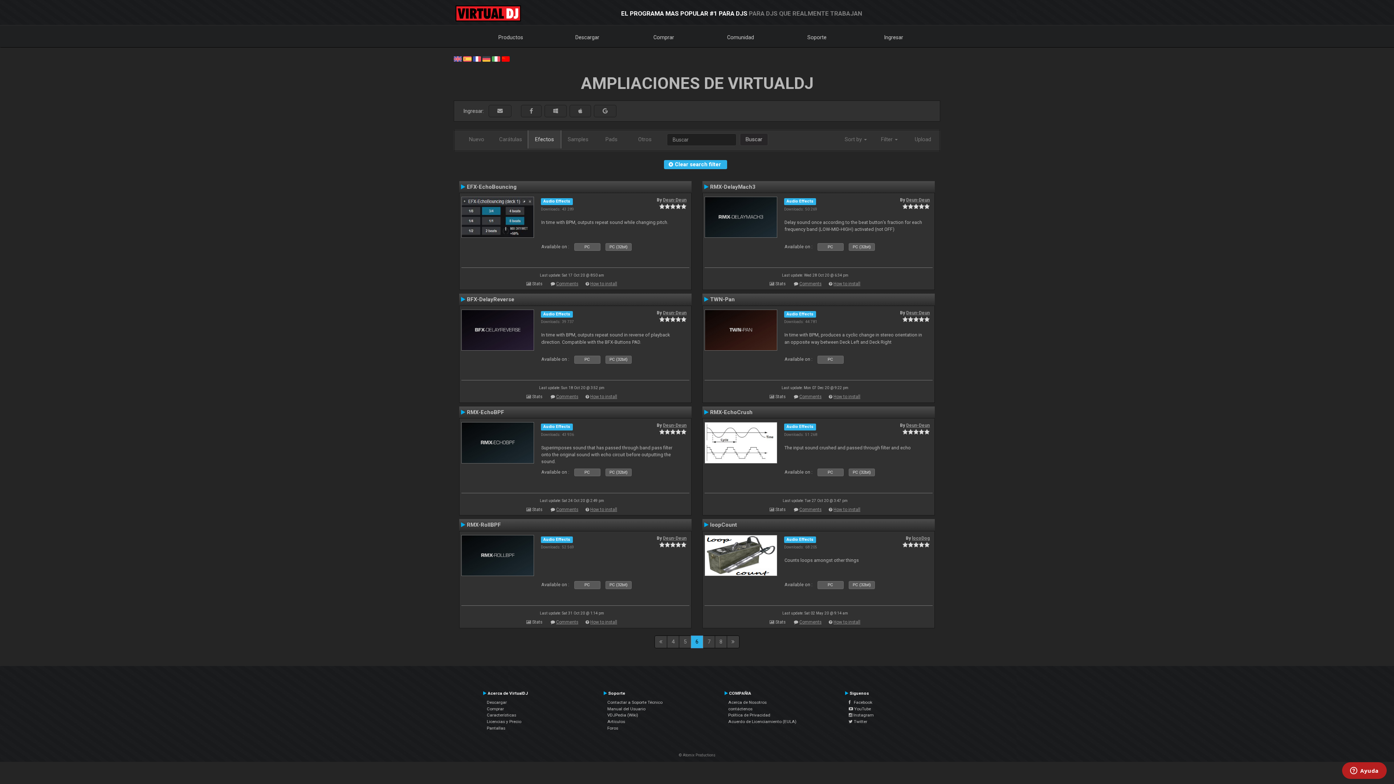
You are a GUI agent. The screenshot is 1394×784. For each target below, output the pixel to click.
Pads (611, 139)
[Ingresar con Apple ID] (580, 111)
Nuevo (476, 139)
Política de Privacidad (749, 715)
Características (501, 715)
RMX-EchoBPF (485, 412)
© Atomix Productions (697, 755)
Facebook (861, 702)
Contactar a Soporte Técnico (635, 702)
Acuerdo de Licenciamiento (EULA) (762, 721)
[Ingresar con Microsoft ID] (556, 111)
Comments (567, 283)
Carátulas (510, 139)
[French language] (477, 58)
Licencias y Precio (504, 721)
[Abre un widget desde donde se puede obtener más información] (1364, 771)
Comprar (663, 37)
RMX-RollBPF (484, 525)
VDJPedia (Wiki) (622, 715)
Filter (887, 139)
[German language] (486, 58)
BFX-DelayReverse (490, 299)
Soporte (817, 37)
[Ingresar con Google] (605, 111)
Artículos (616, 721)
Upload (923, 139)
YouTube (862, 708)
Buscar (754, 139)
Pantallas (496, 728)
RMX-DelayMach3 (732, 187)
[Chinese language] (506, 58)
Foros (612, 728)
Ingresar (893, 37)
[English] (458, 58)
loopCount (723, 525)
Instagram (863, 715)
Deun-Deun (674, 200)
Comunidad (740, 37)
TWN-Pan (722, 299)
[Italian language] (496, 58)
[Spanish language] (467, 58)
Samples (578, 139)
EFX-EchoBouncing (492, 187)
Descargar (587, 37)
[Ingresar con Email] (500, 111)
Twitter (860, 721)
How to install (603, 283)
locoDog (921, 538)
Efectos (544, 139)
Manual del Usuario (626, 708)
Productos (510, 37)
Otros (645, 139)
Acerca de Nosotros (747, 702)
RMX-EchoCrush (731, 412)
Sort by (854, 139)
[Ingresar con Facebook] (531, 111)
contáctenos (740, 708)
